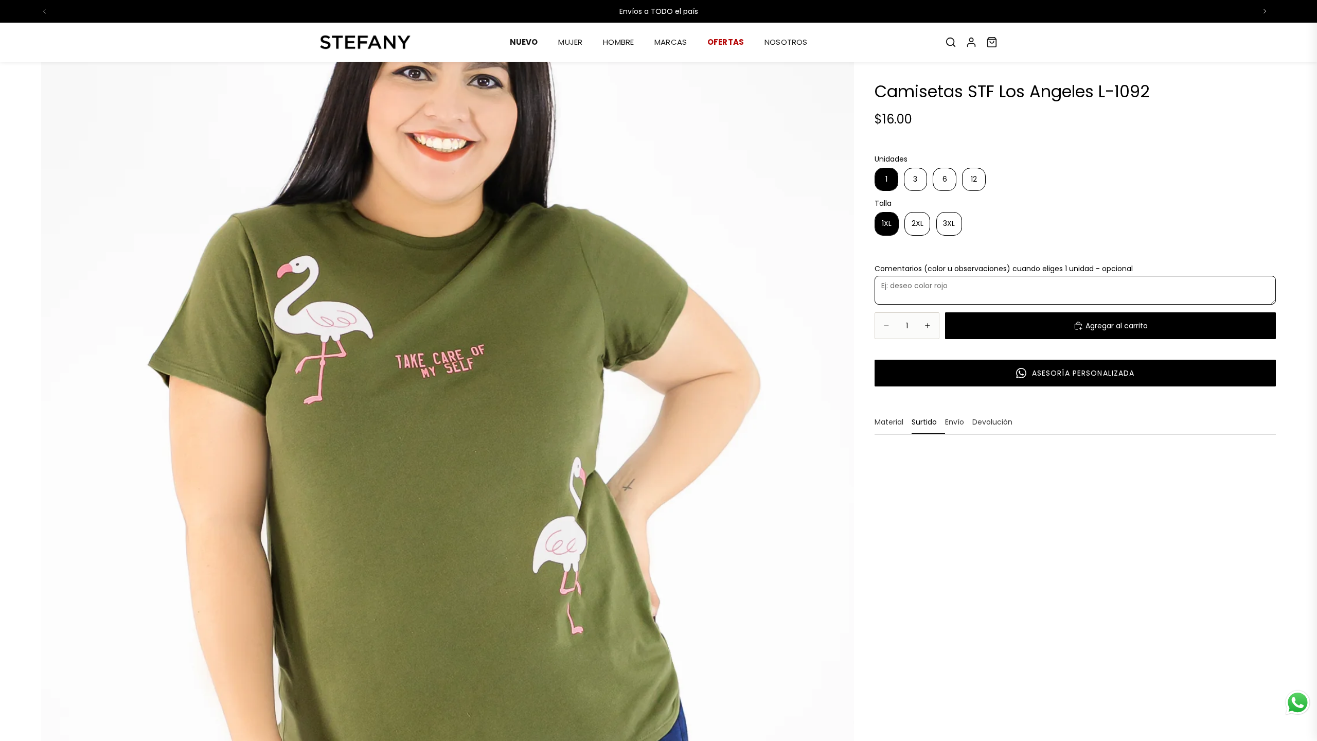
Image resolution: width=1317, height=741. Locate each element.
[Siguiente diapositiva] (1264, 11)
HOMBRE (618, 42)
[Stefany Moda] (365, 42)
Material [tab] (889, 422)
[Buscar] (951, 42)
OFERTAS (725, 42)
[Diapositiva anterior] (44, 11)
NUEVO (524, 42)
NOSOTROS (785, 42)
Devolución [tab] (992, 422)
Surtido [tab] (924, 422)
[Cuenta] (971, 42)
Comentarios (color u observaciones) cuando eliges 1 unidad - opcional (1004, 268)
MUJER (570, 42)
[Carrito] (992, 42)
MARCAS (670, 42)
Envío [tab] (954, 422)
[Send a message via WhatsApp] (1298, 703)
